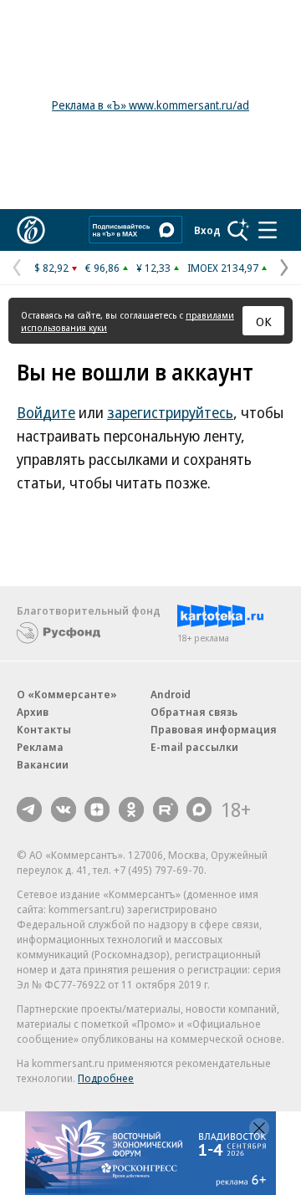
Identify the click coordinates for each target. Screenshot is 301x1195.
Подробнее (106, 1077)
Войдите (46, 412)
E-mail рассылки (194, 746)
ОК (264, 321)
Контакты (44, 729)
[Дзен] (97, 809)
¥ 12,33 (153, 267)
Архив (32, 711)
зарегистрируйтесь (170, 412)
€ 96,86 (102, 267)
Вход (207, 229)
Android (170, 694)
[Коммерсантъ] (31, 230)
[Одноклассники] (131, 809)
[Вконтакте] (63, 809)
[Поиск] (238, 230)
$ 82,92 (51, 267)
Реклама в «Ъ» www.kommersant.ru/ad (150, 105)
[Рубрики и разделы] (267, 230)
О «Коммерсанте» (67, 694)
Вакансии (43, 764)
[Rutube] (165, 809)
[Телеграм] (29, 809)
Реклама (40, 746)
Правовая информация (213, 729)
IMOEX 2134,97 (222, 267)
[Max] (199, 809)
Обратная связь (193, 711)
